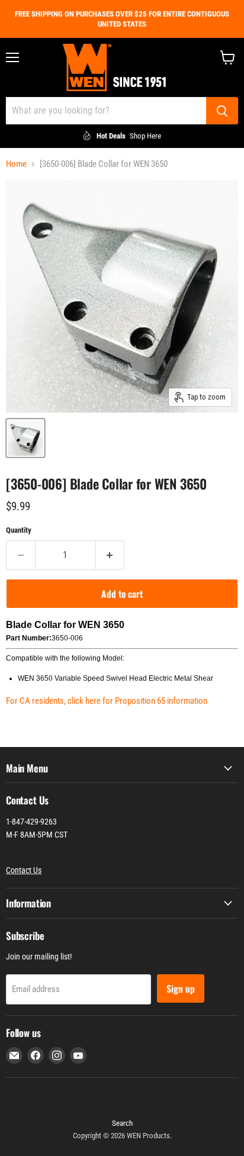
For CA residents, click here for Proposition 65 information (106, 700)
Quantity (18, 530)
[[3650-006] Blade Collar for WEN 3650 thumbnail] (25, 438)
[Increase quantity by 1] (110, 555)
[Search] (222, 110)
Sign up (180, 988)
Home (16, 164)
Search (122, 1123)
